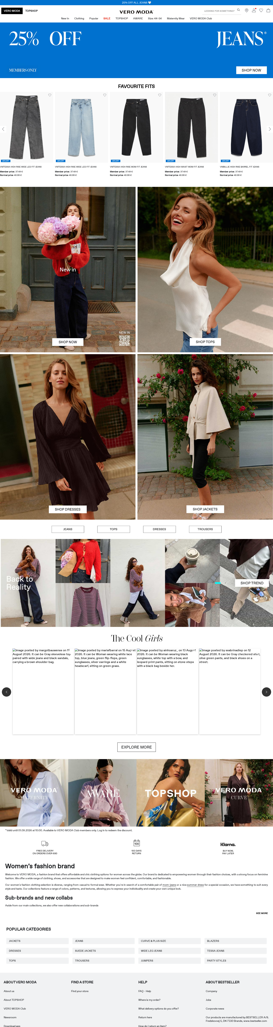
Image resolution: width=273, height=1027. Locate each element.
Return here (145, 1017)
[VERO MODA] (136, 12)
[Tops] (205, 311)
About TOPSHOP (14, 999)
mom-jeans (169, 884)
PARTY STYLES (216, 960)
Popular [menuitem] (93, 18)
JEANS (79, 940)
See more (262, 913)
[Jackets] (205, 478)
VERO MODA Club (15, 1008)
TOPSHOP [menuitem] (122, 18)
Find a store (82, 982)
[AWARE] (102, 792)
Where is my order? (149, 999)
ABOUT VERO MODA (20, 982)
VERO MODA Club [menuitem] (201, 18)
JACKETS (14, 940)
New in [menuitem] (65, 18)
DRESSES (15, 950)
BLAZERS (213, 940)
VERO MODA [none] (12, 10)
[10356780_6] (205, 228)
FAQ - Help (144, 991)
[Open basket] (268, 11)
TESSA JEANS (215, 950)
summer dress (195, 884)
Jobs (208, 999)
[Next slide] (270, 129)
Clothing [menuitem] (79, 18)
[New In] (68, 269)
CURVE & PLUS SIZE (153, 940)
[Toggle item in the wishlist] (50, 95)
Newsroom (10, 1017)
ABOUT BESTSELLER (222, 982)
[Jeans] (136, 50)
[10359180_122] (205, 395)
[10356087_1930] (68, 395)
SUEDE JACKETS (85, 950)
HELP (142, 982)
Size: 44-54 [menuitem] (155, 18)
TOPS (12, 960)
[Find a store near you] (246, 11)
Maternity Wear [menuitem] (176, 18)
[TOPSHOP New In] (170, 792)
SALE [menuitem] (106, 18)
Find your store (79, 991)
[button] (26, 127)
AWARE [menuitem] (138, 18)
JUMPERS (147, 960)
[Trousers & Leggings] (205, 529)
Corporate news (215, 1008)
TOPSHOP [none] (31, 10)
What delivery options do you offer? (158, 1008)
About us (9, 991)
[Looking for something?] (238, 9)
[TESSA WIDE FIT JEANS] (136, 583)
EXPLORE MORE (136, 747)
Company (211, 991)
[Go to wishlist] (261, 11)
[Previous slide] (3, 129)
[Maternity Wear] (34, 792)
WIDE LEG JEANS (151, 950)
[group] (26, 136)
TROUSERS (82, 960)
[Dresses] (68, 478)
